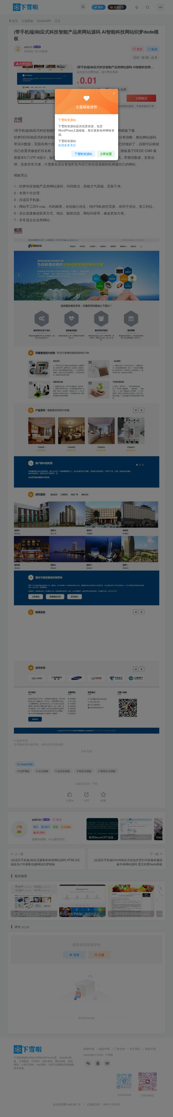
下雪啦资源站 (83, 154)
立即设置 (106, 154)
